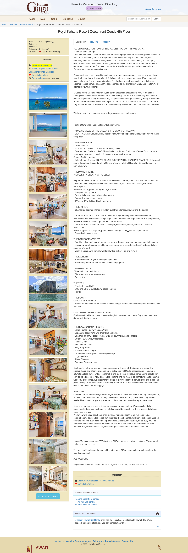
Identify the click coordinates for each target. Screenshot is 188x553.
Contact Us (127, 541)
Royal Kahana (26, 24)
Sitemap (116, 541)
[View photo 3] (48, 152)
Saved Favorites (153, 9)
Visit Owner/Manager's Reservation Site (96, 480)
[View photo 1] (48, 97)
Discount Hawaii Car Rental (87, 519)
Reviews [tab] (94, 41)
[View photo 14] (48, 451)
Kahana (13, 24)
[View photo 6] (48, 233)
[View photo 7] (48, 261)
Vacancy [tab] (106, 41)
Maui (4, 24)
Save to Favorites (40, 74)
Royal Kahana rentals (85, 501)
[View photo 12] (48, 397)
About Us (59, 541)
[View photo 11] (48, 370)
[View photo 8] (48, 288)
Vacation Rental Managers (78, 541)
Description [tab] (81, 41)
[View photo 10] (48, 342)
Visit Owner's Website (42, 65)
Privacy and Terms (102, 541)
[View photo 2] (48, 125)
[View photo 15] (48, 478)
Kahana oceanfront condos (87, 498)
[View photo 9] (48, 315)
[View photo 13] (48, 424)
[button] (32, 19)
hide (157, 526)
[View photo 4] (48, 179)
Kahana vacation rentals (86, 504)
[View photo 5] (48, 206)
